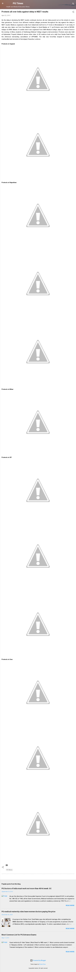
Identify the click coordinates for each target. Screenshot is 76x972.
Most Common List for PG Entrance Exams (19, 935)
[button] (73, 12)
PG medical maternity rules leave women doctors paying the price (28, 912)
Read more (70, 905)
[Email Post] (7, 866)
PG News (9, 870)
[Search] (73, 4)
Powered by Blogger (39, 960)
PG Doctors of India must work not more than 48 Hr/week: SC (26, 888)
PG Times (18, 3)
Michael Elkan (42, 964)
